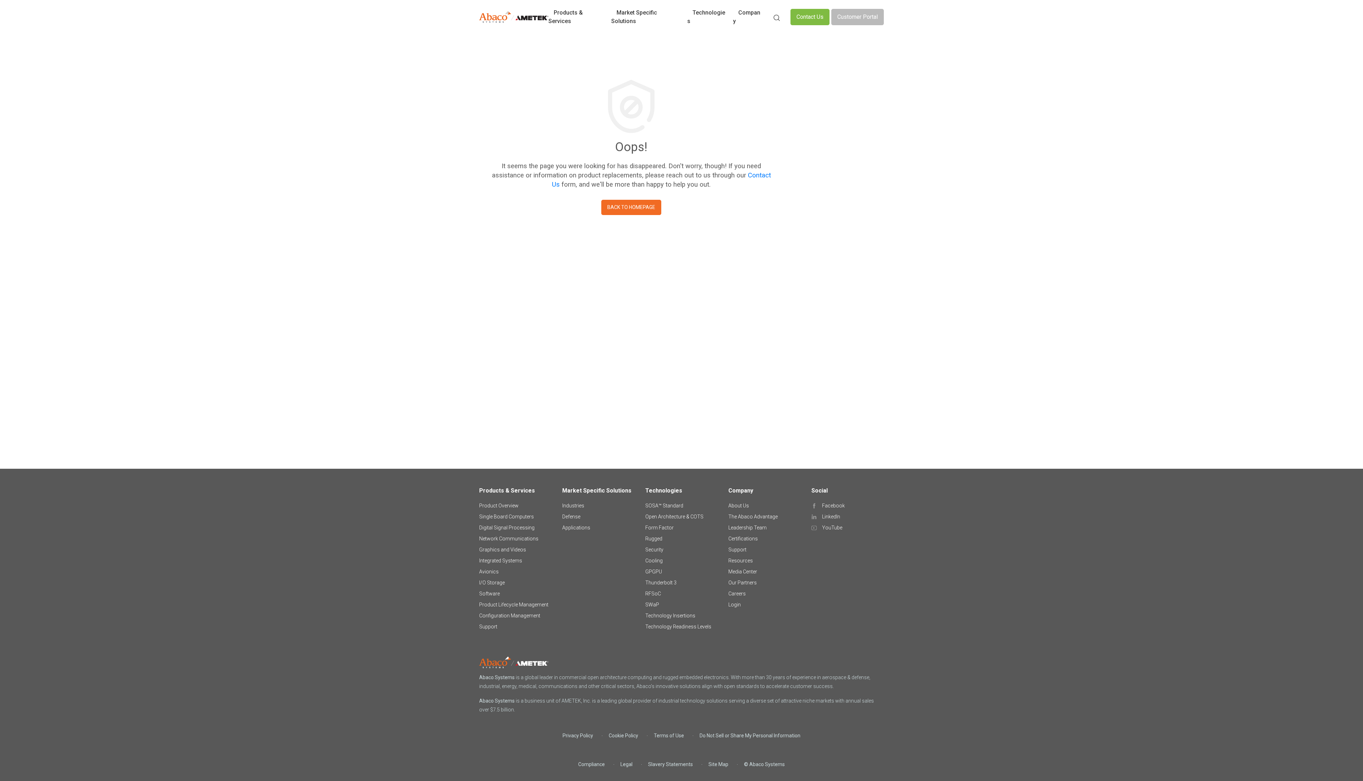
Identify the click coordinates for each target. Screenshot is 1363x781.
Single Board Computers (506, 516)
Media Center (742, 571)
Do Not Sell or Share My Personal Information (750, 735)
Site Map (718, 764)
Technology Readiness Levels (678, 626)
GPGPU (653, 571)
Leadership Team (747, 527)
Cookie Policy (623, 735)
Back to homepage (631, 207)
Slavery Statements (670, 764)
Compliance (591, 764)
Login (734, 604)
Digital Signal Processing (507, 527)
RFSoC (653, 593)
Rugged (653, 538)
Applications (576, 527)
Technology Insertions (670, 615)
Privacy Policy (578, 735)
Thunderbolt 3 (661, 582)
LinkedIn (831, 516)
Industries (573, 505)
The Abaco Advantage (753, 516)
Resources (740, 560)
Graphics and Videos (502, 549)
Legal (626, 764)
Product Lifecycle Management (513, 604)
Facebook (833, 505)
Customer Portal (857, 16)
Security (654, 549)
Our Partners (742, 582)
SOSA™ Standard (664, 505)
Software (489, 593)
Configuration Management (509, 615)
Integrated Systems (500, 560)
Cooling (654, 560)
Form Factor (659, 527)
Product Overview (499, 505)
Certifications (743, 538)
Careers (737, 593)
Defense (571, 516)
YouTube (832, 527)
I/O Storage (492, 582)
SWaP (652, 604)
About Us (738, 505)
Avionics (489, 571)
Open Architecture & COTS (674, 516)
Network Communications (508, 538)
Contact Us (810, 16)
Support (488, 626)
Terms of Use (669, 735)
